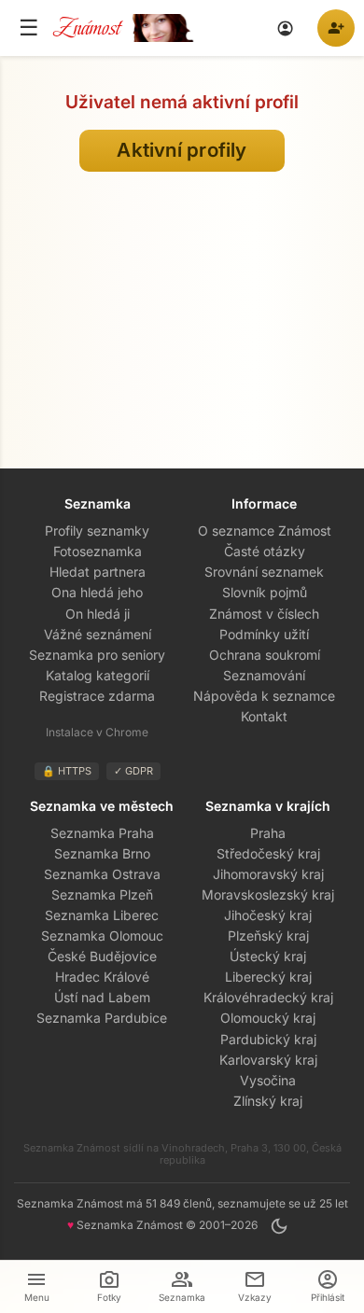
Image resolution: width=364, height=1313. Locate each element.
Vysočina (268, 1080)
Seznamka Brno (102, 853)
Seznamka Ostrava (102, 874)
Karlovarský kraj (268, 1060)
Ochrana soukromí (264, 655)
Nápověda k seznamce (264, 696)
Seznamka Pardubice (101, 1018)
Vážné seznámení (97, 634)
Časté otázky (264, 551)
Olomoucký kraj (267, 1018)
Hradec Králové (102, 977)
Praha (268, 833)
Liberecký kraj (268, 977)
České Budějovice (102, 956)
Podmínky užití (264, 634)
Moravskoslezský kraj (268, 894)
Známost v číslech (264, 614)
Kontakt (264, 716)
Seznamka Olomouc (102, 935)
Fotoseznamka (97, 551)
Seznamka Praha (102, 833)
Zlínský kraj (267, 1101)
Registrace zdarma (97, 696)
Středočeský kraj (268, 853)
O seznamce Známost (264, 530)
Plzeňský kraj (268, 935)
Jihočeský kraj (268, 915)
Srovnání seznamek (264, 572)
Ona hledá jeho (97, 592)
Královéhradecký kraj (268, 997)
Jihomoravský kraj (268, 874)
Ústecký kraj (268, 956)
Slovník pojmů (264, 592)
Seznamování (264, 675)
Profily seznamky (97, 530)
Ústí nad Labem (102, 997)
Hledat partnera (97, 572)
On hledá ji (97, 614)
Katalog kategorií (97, 675)
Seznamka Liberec (102, 915)
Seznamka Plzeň (102, 894)
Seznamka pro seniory (97, 655)
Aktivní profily (182, 149)
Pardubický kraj (268, 1039)
